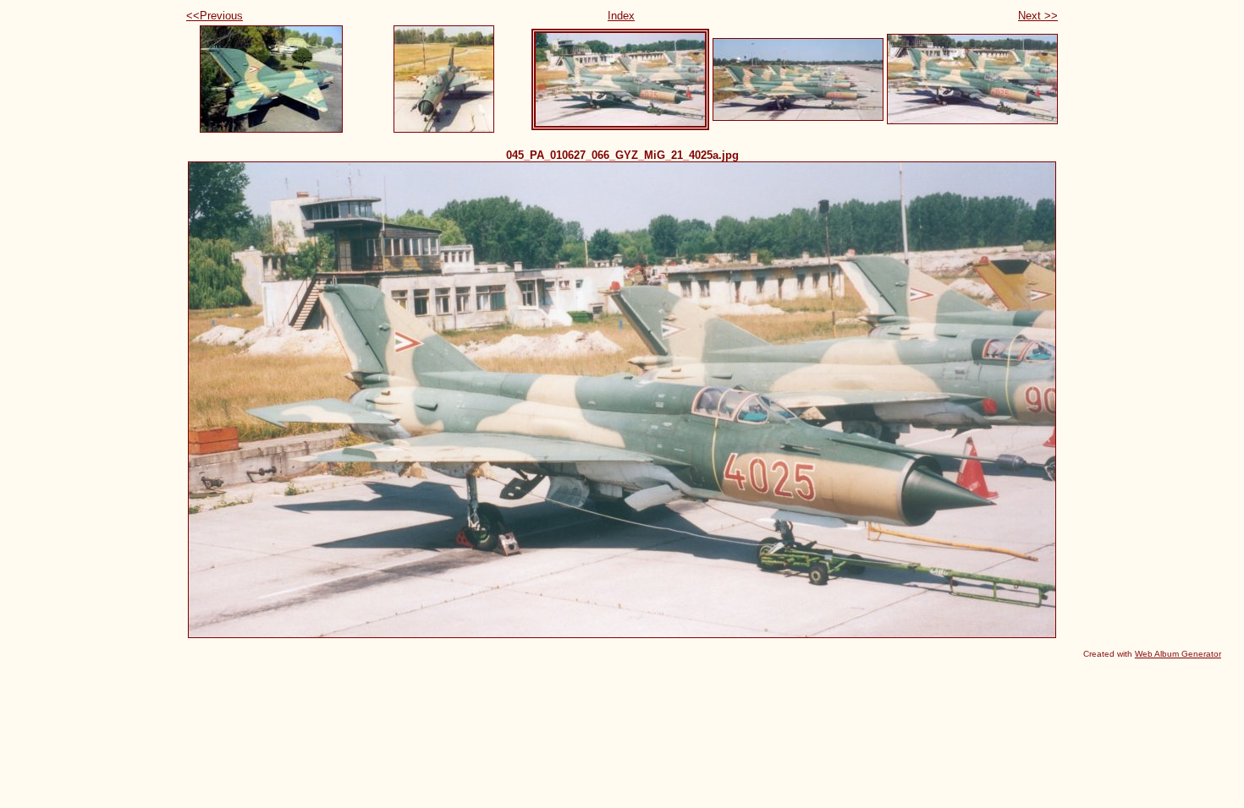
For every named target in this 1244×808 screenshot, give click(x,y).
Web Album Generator (1178, 653)
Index (621, 15)
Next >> (1038, 15)
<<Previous (214, 15)
